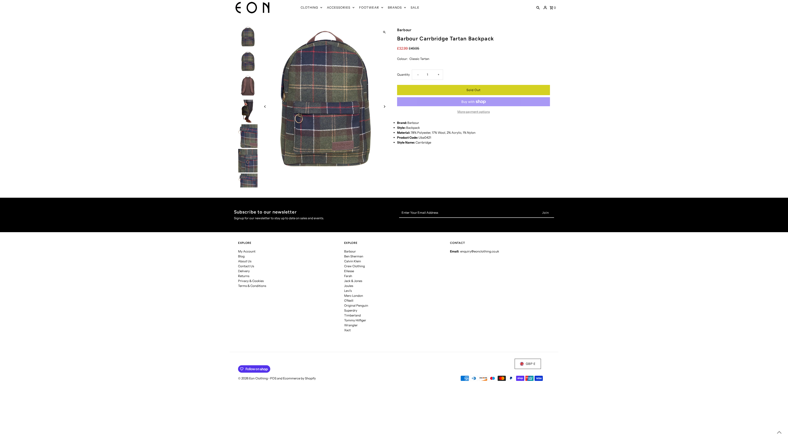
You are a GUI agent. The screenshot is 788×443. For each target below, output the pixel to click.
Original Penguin (356, 305)
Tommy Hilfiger (355, 320)
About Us (244, 261)
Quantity (403, 74)
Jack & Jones (353, 281)
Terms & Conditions (252, 286)
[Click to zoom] (384, 32)
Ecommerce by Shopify (299, 378)
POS (273, 378)
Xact (347, 330)
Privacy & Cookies (251, 281)
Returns (243, 276)
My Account (246, 251)
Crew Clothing (354, 266)
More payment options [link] (473, 112)
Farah (348, 276)
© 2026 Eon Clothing (253, 378)
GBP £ (531, 364)
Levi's (348, 291)
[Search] (538, 7)
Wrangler (351, 325)
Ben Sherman (353, 256)
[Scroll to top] (779, 432)
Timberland (352, 315)
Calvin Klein (352, 261)
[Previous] (265, 106)
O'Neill (348, 301)
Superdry (350, 310)
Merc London (353, 296)
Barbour (350, 251)
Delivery (244, 271)
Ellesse (349, 271)
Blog (241, 256)
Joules (348, 286)
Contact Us (246, 266)
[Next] (384, 106)
